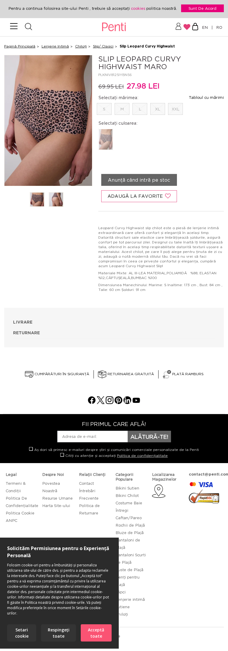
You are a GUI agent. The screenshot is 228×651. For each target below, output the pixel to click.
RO (218, 27)
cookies (138, 8)
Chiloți (81, 46)
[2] (56, 200)
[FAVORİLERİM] (187, 27)
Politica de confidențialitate (142, 455)
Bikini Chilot (127, 495)
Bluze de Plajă (129, 532)
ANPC (11, 520)
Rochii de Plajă (130, 525)
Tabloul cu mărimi (206, 97)
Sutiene (122, 606)
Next (84, 121)
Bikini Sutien (127, 488)
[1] (37, 200)
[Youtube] (136, 402)
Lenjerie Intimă (55, 46)
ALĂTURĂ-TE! (149, 436)
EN (206, 27)
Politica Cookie (20, 513)
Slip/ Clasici (103, 46)
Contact (86, 483)
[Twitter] (100, 402)
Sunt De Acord (202, 8)
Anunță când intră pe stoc (139, 180)
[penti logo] (114, 27)
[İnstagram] (109, 402)
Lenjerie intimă (130, 599)
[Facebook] (92, 402)
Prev (12, 121)
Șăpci (120, 592)
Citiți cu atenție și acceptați (116, 455)
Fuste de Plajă (129, 569)
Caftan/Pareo (128, 517)
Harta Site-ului (56, 505)
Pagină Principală (19, 46)
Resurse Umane (57, 498)
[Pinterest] (118, 402)
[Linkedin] (127, 402)
